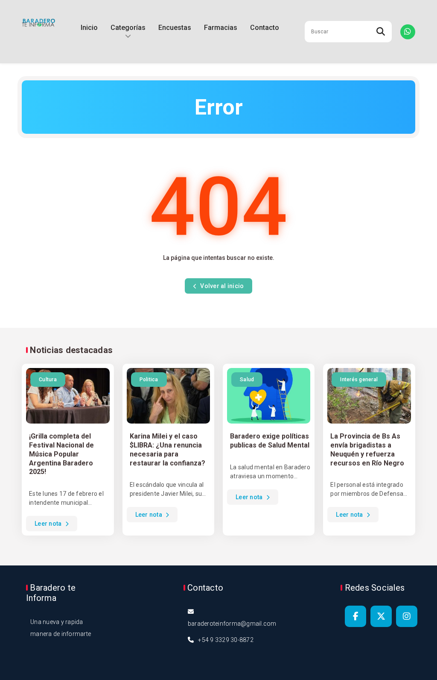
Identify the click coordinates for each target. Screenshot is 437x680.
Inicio (89, 28)
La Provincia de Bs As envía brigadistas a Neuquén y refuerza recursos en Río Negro (367, 449)
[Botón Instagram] (406, 616)
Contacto (264, 28)
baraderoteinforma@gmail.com (232, 623)
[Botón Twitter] (381, 616)
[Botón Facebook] (355, 616)
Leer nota (49, 523)
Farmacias (220, 28)
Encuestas (174, 28)
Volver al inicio (221, 286)
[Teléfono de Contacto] (407, 31)
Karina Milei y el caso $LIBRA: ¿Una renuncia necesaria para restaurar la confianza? (167, 449)
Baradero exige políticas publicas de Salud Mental (269, 440)
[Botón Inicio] (38, 31)
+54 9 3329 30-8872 (225, 639)
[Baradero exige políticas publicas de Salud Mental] (268, 396)
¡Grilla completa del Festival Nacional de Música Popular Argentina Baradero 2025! (61, 454)
